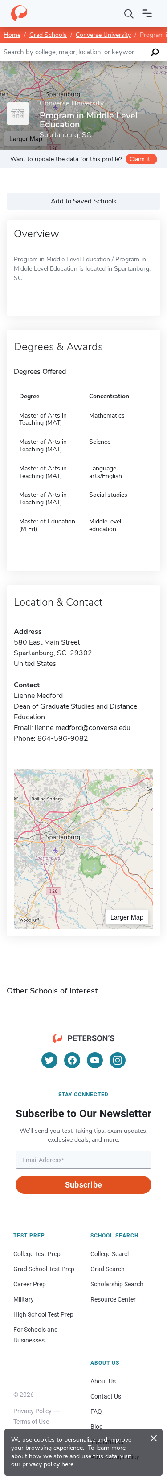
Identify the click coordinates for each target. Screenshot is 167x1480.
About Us (103, 1381)
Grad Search (107, 1269)
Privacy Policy (32, 1411)
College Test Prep (37, 1253)
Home (12, 35)
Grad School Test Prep (43, 1269)
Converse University (103, 35)
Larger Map (126, 916)
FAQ (96, 1411)
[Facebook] (72, 1060)
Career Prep (29, 1284)
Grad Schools (48, 35)
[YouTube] (95, 1060)
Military (23, 1299)
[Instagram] (118, 1060)
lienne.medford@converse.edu (82, 728)
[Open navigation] (147, 13)
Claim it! (140, 159)
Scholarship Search (116, 1284)
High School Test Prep (43, 1314)
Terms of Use (31, 1421)
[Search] (129, 13)
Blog (96, 1426)
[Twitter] (49, 1060)
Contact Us (105, 1396)
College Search (110, 1253)
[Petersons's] (19, 13)
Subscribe (83, 1184)
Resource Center (113, 1299)
